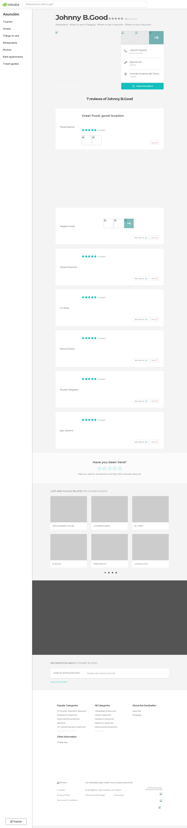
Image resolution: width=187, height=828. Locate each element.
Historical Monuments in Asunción (68, 721)
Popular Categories (67, 705)
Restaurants (10, 42)
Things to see (11, 35)
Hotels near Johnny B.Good (101, 673)
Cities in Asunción (103, 715)
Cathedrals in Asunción (105, 711)
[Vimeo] (156, 783)
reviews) (133, 19)
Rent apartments (13, 56)
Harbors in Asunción (104, 723)
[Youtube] (160, 783)
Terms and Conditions (67, 800)
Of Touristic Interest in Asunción (71, 711)
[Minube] (10, 4)
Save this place (144, 86)
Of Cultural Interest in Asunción (71, 727)
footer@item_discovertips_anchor (101, 790)
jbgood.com (136, 62)
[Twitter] (152, 783)
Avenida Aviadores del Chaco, (145, 73)
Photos (7, 49)
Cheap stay (62, 742)
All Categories (102, 705)
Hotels (7, 28)
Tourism (8, 21)
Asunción (137, 711)
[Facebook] (149, 783)
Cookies (61, 790)
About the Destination (144, 705)
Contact (118, 790)
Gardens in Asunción (104, 719)
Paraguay (137, 715)
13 (129, 19)
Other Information (67, 736)
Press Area (119, 795)
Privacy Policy (63, 795)
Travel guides (11, 63)
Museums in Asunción (67, 715)
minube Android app (95, 795)
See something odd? (58, 682)
